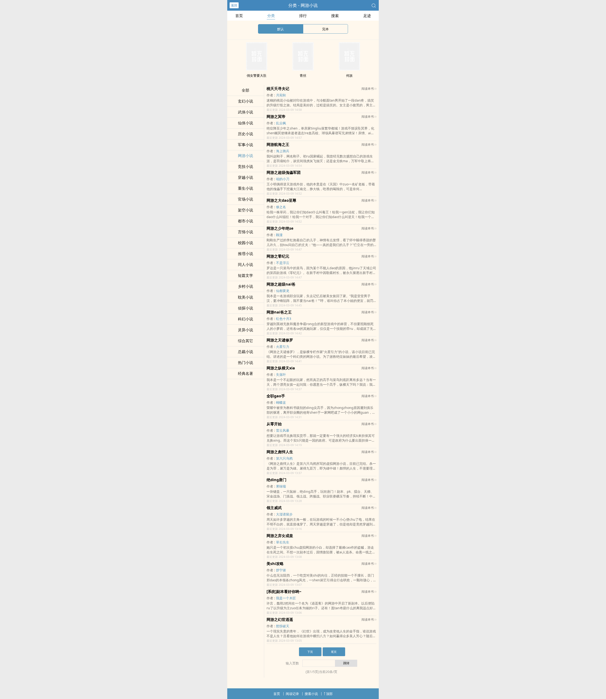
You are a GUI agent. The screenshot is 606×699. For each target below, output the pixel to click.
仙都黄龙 (282, 290)
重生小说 (245, 188)
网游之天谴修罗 (280, 340)
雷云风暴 (282, 430)
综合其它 (245, 340)
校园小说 (245, 242)
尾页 (334, 652)
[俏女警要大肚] (256, 69)
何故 (349, 75)
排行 (303, 15)
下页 (310, 652)
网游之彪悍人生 (280, 451)
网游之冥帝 (276, 116)
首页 (239, 15)
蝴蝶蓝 (281, 402)
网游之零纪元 (278, 256)
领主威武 (274, 507)
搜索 (335, 15)
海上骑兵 (282, 151)
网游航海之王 (278, 144)
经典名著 (245, 373)
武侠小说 (245, 112)
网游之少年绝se (280, 228)
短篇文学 (245, 275)
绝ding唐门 (276, 479)
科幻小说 (245, 319)
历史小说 (245, 133)
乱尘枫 (281, 123)
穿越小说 (245, 177)
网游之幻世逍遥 (280, 619)
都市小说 (245, 221)
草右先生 (282, 542)
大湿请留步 (284, 514)
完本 (325, 29)
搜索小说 (311, 693)
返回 (234, 5)
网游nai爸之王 (279, 312)
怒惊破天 (282, 626)
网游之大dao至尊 (281, 200)
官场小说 (245, 199)
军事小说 (245, 144)
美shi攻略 (275, 563)
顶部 (329, 693)
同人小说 (245, 264)
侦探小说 (245, 308)
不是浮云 (282, 262)
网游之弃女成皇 (280, 535)
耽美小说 (245, 297)
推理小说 (245, 253)
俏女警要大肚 (257, 75)
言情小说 (245, 231)
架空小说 (245, 210)
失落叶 (281, 374)
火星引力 (282, 346)
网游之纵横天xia (281, 368)
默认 (280, 29)
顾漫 (279, 235)
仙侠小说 (245, 122)
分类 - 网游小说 (303, 5)
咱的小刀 (282, 179)
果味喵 (281, 486)
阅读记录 (292, 693)
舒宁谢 (281, 570)
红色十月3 (283, 318)
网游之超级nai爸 (281, 284)
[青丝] (303, 69)
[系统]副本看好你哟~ (284, 591)
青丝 (303, 75)
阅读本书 (367, 88)
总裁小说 (245, 351)
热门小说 (245, 362)
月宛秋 (281, 95)
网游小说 (245, 155)
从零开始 (274, 423)
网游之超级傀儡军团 (284, 172)
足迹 (367, 15)
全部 (245, 90)
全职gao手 (276, 396)
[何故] (349, 69)
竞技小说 (245, 166)
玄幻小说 (245, 101)
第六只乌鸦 (284, 458)
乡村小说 (245, 286)
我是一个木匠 (286, 598)
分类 (271, 15)
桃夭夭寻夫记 (278, 88)
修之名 (281, 207)
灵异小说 (245, 329)
